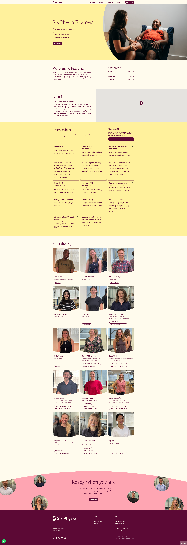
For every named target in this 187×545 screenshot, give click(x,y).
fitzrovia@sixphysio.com (62, 34)
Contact (118, 2)
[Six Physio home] (58, 2)
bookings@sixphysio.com (58, 528)
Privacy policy (118, 526)
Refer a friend (118, 530)
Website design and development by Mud (124, 538)
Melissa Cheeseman (89, 440)
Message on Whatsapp (62, 37)
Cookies (183, 543)
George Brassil (59, 398)
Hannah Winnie (88, 398)
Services (101, 2)
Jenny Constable (115, 398)
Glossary (96, 523)
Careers (117, 519)
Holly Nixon (58, 356)
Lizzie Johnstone (60, 314)
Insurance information (120, 521)
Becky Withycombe (89, 356)
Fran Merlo (113, 356)
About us (110, 2)
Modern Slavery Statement (121, 528)
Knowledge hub (98, 521)
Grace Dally (86, 314)
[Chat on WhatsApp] (4, 541)
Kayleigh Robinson (61, 440)
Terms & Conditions (119, 523)
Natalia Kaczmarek (116, 314)
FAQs (95, 526)
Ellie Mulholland (88, 277)
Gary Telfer (58, 277)
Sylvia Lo (112, 440)
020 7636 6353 (59, 32)
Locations (93, 2)
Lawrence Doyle (115, 277)
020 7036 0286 (56, 530)
